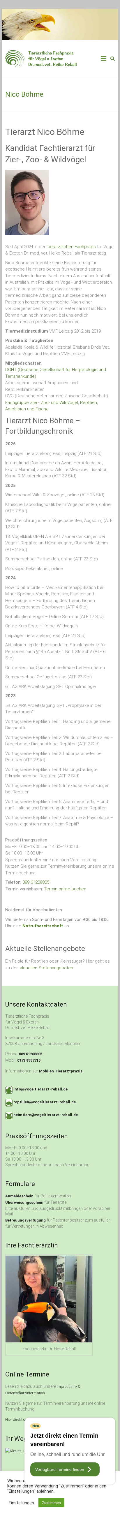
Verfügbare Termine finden (59, 1469)
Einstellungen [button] (21, 1503)
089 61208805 (35, 882)
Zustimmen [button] (51, 1503)
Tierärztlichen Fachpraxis (71, 246)
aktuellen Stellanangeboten (46, 967)
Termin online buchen (65, 889)
